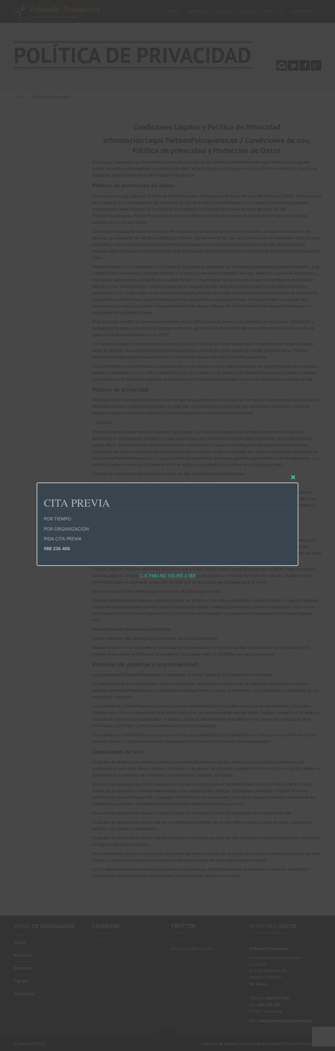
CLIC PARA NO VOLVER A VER (167, 576)
